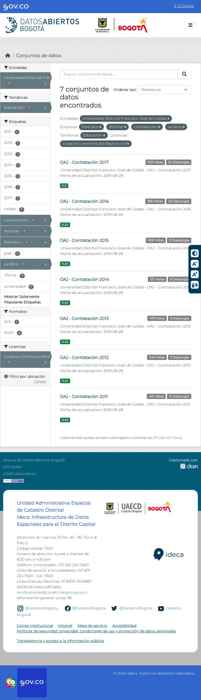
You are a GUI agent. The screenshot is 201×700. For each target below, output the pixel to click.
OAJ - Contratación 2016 (84, 201)
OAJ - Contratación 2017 (84, 162)
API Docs (173, 438)
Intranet (65, 625)
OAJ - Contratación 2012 (84, 357)
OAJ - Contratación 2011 (84, 396)
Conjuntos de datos (38, 55)
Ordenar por (125, 89)
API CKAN (12, 466)
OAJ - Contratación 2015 (84, 240)
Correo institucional (35, 625)
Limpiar (40, 381)
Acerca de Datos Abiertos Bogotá (34, 460)
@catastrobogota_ (42, 608)
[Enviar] (184, 74)
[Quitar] (168, 119)
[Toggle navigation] (190, 25)
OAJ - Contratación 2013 (84, 318)
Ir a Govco (184, 5)
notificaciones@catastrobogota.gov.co (52, 592)
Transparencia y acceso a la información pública (60, 640)
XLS (64, 185)
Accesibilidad (124, 625)
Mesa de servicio (92, 625)
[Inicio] (7, 55)
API (156, 438)
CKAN (183, 466)
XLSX (65, 224)
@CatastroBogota (88, 608)
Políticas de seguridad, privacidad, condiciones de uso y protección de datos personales (96, 631)
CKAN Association (19, 473)
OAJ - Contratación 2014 (84, 279)
